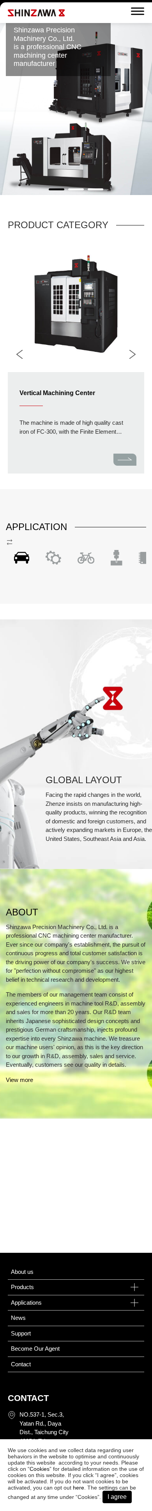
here (78, 1487)
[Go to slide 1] (56, 189)
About (22, 912)
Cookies (39, 1469)
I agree (117, 1496)
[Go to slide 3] (95, 189)
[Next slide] (132, 354)
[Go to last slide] (19, 354)
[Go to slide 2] (76, 189)
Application (36, 526)
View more (19, 1079)
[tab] (21, 558)
